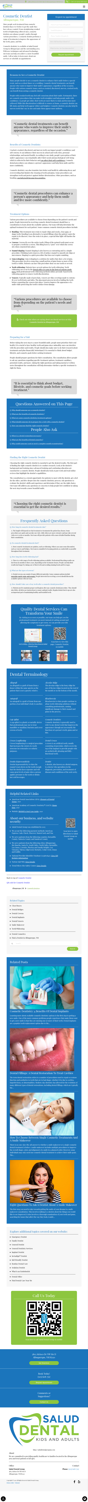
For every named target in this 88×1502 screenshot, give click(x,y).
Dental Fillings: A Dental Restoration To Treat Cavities (41, 1073)
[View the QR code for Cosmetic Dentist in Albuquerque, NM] (60, 639)
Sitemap (17, 1482)
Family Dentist (17, 1241)
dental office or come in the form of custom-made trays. (42, 270)
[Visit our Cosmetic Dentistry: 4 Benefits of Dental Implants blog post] (42, 1009)
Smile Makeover (18, 925)
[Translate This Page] (84, 1498)
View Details (30, 862)
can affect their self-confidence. (53, 160)
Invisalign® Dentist (19, 1256)
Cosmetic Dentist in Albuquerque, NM (44, 322)
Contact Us (44, 1402)
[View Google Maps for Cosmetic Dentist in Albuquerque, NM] (33, 642)
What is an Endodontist (21, 1271)
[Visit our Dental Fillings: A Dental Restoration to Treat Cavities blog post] (42, 1070)
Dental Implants (18, 917)
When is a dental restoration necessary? (26, 436)
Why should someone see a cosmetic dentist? (28, 410)
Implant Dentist (18, 1252)
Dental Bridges (17, 909)
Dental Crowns (18, 913)
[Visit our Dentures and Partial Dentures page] (44, 660)
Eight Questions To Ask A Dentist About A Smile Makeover (43, 1204)
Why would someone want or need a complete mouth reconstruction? (37, 443)
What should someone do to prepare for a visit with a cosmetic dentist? (38, 422)
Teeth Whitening (18, 929)
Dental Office (17, 1277)
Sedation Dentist (18, 1268)
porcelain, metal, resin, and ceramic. (23, 576)
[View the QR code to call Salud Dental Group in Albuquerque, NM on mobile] (44, 1336)
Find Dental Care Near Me (22, 1280)
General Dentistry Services (22, 1248)
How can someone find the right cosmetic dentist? (30, 426)
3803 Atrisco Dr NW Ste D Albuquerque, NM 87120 (45, 2)
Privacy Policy (10, 1482)
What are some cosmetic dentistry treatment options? (32, 418)
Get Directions (44, 1363)
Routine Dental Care (20, 1264)
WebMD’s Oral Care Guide (29, 811)
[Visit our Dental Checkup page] (26, 660)
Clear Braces (17, 906)
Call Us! (79, 1)
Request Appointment (44, 1382)
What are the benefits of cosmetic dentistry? (28, 414)
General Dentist (18, 1244)
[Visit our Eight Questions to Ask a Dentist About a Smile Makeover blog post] (42, 1202)
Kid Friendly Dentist (20, 1260)
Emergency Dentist (19, 1237)
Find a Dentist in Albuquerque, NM (25, 938)
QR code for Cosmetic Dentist (18, 882)
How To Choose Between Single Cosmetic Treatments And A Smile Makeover (44, 1139)
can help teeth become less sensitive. (31, 178)
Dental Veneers (18, 921)
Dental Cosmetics (19, 934)
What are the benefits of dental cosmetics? (27, 440)
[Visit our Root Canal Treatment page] (62, 660)
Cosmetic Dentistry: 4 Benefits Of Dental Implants (39, 1011)
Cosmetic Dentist (24, 878)
